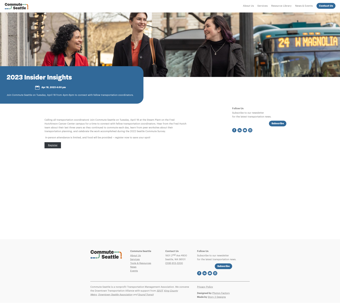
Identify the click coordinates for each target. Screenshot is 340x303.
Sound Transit (146, 294)
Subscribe (277, 123)
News (133, 267)
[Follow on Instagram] (250, 130)
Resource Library (281, 6)
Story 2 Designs (217, 297)
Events (134, 271)
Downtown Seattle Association (115, 294)
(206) (174, 263)
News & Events (304, 6)
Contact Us (326, 5)
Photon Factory (221, 293)
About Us (248, 6)
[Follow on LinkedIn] (239, 130)
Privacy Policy (205, 287)
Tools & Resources (140, 263)
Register (53, 145)
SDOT (160, 291)
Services (262, 6)
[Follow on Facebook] (234, 130)
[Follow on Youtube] (245, 130)
